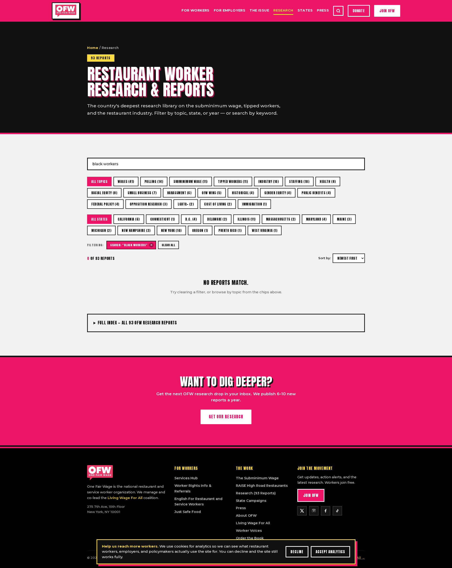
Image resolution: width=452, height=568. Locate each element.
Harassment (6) (179, 192)
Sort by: (324, 258)
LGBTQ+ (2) (186, 204)
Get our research (226, 417)
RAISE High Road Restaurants (262, 485)
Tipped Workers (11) (233, 181)
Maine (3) (344, 219)
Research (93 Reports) (256, 493)
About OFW (246, 515)
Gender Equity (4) (277, 192)
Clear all (168, 245)
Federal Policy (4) (105, 204)
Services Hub (186, 478)
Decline (297, 551)
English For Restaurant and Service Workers (198, 502)
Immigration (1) (254, 204)
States (305, 10)
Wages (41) (126, 181)
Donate (359, 10)
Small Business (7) (142, 192)
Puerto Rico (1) (230, 230)
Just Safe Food (187, 512)
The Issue (259, 10)
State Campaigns (251, 501)
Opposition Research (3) (148, 204)
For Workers (196, 10)
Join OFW (387, 10)
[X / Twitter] (302, 511)
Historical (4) (243, 192)
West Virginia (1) (264, 230)
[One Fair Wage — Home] (66, 10)
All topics (99, 181)
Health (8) (328, 181)
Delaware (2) (217, 219)
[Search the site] (338, 11)
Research (283, 10)
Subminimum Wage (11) (191, 181)
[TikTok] (337, 511)
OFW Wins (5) (211, 192)
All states (99, 219)
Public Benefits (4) (316, 192)
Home (92, 48)
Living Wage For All (125, 498)
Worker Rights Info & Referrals (192, 488)
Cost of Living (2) (218, 204)
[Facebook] (325, 511)
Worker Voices (249, 530)
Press (323, 10)
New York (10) (171, 230)
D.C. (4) (191, 219)
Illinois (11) (247, 219)
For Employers (230, 10)
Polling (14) (154, 181)
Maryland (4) (316, 219)
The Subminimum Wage (257, 478)
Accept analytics (330, 551)
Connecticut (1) (162, 219)
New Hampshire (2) (136, 230)
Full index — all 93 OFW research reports (137, 323)
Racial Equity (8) (104, 192)
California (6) (129, 219)
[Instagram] (314, 511)
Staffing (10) (299, 181)
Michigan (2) (101, 230)
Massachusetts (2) (281, 219)
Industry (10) (268, 181)
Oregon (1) (200, 230)
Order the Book (250, 538)
